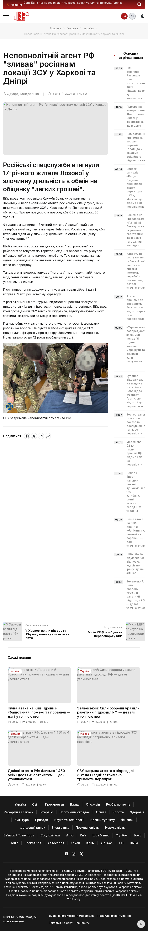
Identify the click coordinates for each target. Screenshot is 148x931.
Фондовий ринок (32, 827)
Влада (75, 804)
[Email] (41, 436)
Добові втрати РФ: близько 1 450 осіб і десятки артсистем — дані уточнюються (37, 775)
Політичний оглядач (75, 812)
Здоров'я (137, 812)
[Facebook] (27, 436)
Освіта (101, 812)
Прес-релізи (54, 804)
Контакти (83, 922)
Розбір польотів (118, 804)
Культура (22, 820)
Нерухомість (115, 827)
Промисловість (87, 827)
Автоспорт (55, 843)
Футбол (122, 835)
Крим (90, 843)
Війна (134, 843)
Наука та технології (69, 820)
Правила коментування (114, 915)
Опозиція (93, 804)
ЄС (121, 843)
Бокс (137, 835)
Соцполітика (50, 835)
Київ (83, 835)
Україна (89, 28)
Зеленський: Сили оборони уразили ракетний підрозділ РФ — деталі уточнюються (108, 712)
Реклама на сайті (61, 922)
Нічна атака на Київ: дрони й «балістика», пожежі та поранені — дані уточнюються (39, 712)
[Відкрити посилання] (48, 436)
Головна (55, 28)
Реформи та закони (18, 812)
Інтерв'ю (46, 812)
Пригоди (41, 820)
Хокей (75, 843)
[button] (139, 4)
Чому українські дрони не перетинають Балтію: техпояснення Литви (72, 2)
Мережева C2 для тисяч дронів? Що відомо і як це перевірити (134, 453)
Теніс (14, 843)
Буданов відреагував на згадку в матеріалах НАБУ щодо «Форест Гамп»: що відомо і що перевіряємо (135, 391)
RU (132, 16)
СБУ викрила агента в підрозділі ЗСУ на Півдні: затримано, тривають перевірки (105, 775)
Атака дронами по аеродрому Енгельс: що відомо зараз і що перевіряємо (135, 308)
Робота (118, 812)
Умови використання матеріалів (71, 915)
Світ (35, 804)
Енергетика (60, 827)
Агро (70, 835)
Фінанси (127, 820)
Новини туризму (102, 820)
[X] (34, 436)
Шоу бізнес (100, 835)
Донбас (107, 843)
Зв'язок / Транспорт (18, 835)
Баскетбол (33, 843)
